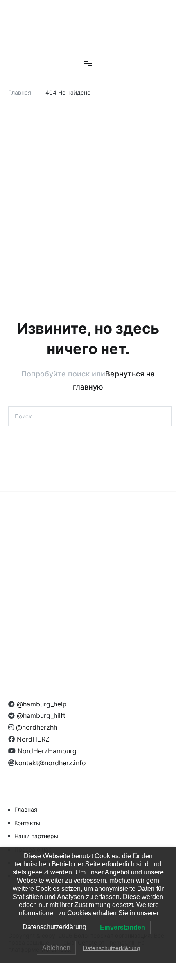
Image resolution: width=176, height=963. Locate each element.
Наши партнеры (36, 835)
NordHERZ (32, 739)
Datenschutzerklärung (111, 948)
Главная (25, 809)
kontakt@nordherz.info (50, 763)
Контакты (27, 822)
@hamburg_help (41, 704)
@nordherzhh (35, 727)
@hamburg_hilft (40, 715)
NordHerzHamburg (46, 751)
